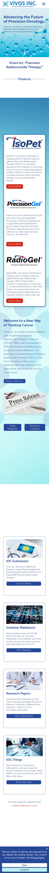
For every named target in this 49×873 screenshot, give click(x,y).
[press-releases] (24, 403)
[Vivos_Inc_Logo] (19, 4)
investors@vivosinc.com (24, 805)
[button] (43, 4)
